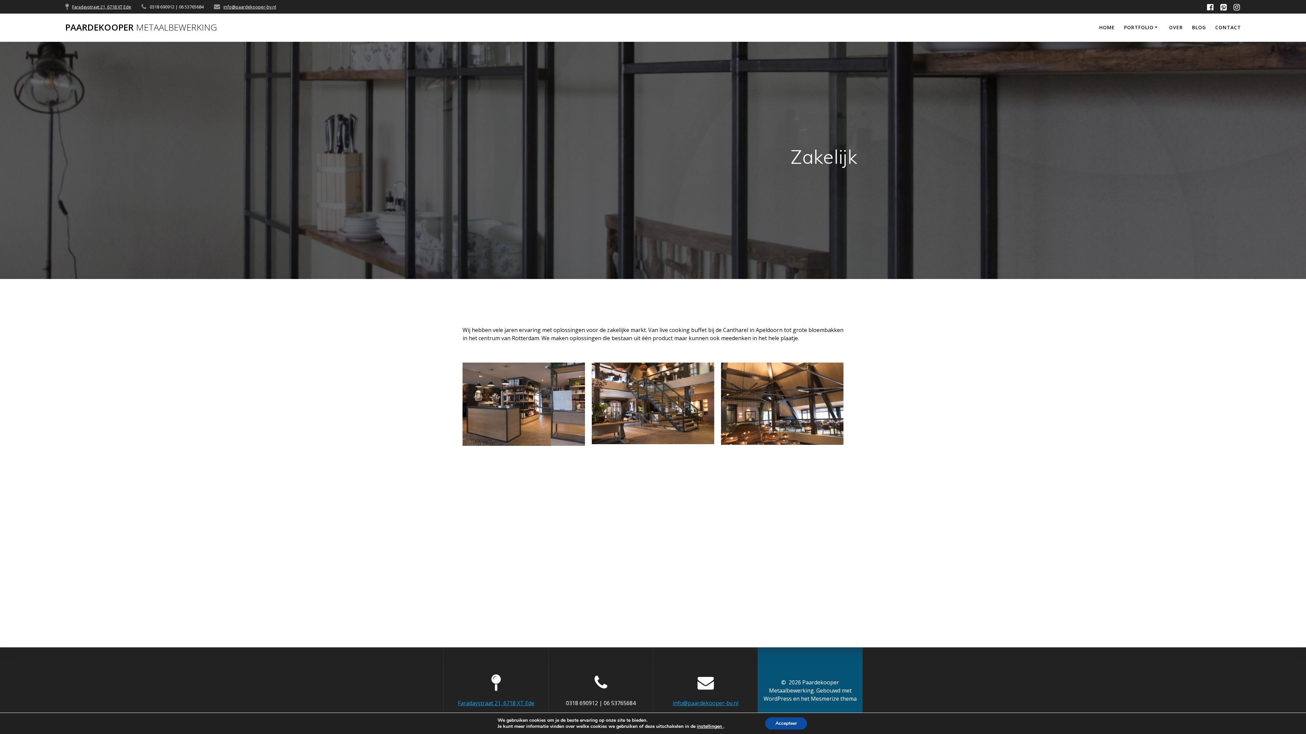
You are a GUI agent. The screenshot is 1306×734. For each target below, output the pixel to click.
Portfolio (1139, 27)
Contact (1228, 27)
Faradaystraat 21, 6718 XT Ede (101, 7)
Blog (1199, 27)
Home (1107, 27)
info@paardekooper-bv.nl (249, 7)
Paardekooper (141, 27)
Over (1176, 27)
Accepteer (786, 723)
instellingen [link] (710, 726)
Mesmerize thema (834, 698)
